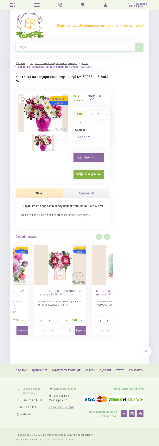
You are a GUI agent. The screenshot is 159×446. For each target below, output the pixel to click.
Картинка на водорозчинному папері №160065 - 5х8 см (60, 292)
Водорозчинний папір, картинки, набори (53, 63)
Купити (22, 330)
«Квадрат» (83, 215)
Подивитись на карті (61, 407)
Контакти (136, 370)
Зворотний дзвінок (88, 174)
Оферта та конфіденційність (73, 370)
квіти (85, 63)
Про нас (22, 370)
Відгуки (105, 370)
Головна (20, 63)
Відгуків (86, 193)
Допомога (40, 370)
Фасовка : (80, 130)
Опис (39, 193)
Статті (119, 370)
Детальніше (49, 330)
